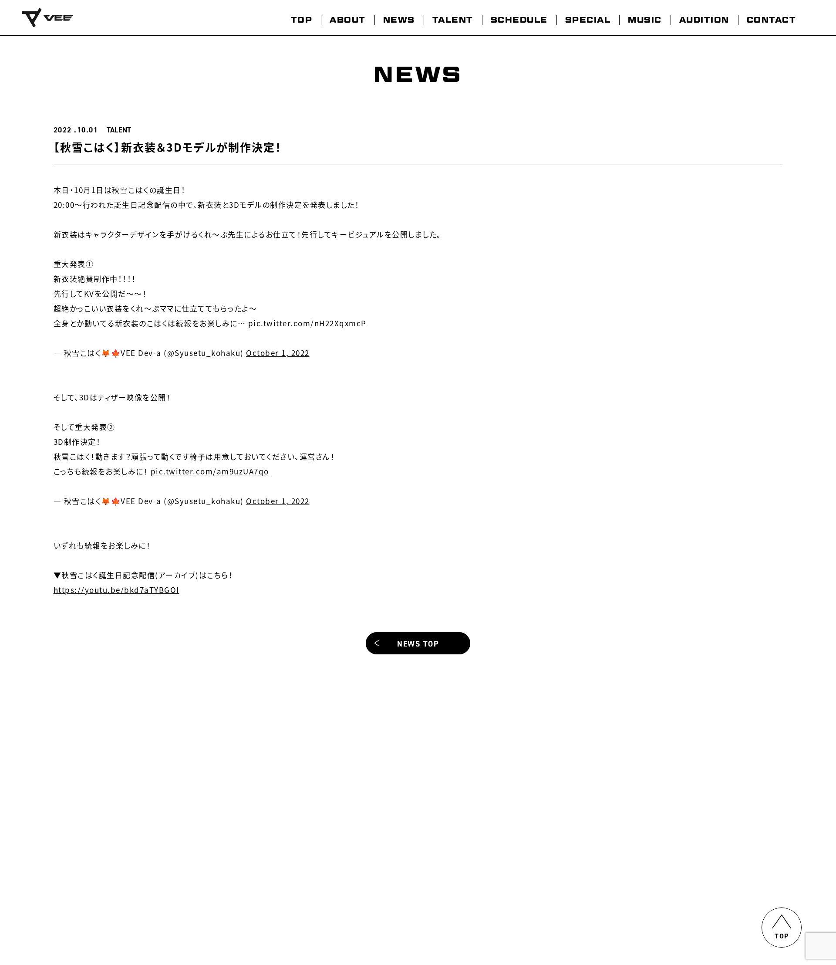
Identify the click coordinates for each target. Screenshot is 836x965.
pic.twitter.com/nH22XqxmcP (307, 323)
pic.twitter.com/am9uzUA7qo (210, 471)
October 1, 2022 (278, 352)
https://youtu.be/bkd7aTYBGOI (116, 589)
